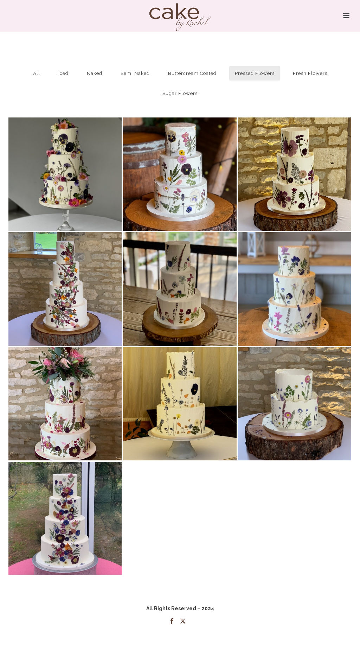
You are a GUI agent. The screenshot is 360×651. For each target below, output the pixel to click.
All (36, 73)
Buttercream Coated (192, 73)
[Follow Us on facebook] (172, 621)
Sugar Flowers (180, 93)
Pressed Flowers (255, 73)
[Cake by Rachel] (180, 16)
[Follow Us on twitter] (183, 621)
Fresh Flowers (310, 73)
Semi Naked (135, 73)
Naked (94, 73)
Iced (63, 73)
